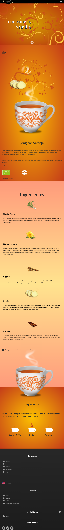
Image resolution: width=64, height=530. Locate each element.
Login (7, 516)
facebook (3, 528)
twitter (7, 528)
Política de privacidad (12, 501)
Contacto (8, 495)
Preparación (8, 53)
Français (8, 466)
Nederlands (9, 469)
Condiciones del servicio (12, 503)
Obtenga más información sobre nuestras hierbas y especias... (21, 350)
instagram (12, 528)
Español (8, 461)
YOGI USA (8, 483)
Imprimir (8, 498)
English (7, 472)
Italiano (8, 464)
